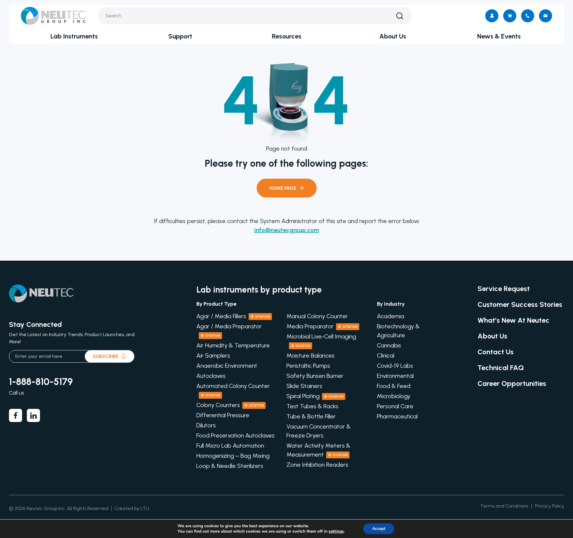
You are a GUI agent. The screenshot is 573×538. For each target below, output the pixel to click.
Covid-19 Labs (395, 365)
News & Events (499, 36)
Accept (378, 528)
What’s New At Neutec (513, 320)
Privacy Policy (549, 506)
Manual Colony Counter (317, 316)
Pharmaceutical (397, 416)
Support (180, 36)
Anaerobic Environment (226, 365)
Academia (390, 316)
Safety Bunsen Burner (315, 375)
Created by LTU (131, 508)
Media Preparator (322, 326)
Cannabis (389, 345)
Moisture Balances (310, 355)
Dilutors (206, 425)
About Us (392, 36)
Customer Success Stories (520, 304)
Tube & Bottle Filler (311, 416)
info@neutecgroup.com (286, 230)
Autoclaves (211, 375)
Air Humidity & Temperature (233, 345)
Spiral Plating (315, 396)
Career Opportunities (512, 383)
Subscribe (105, 356)
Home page (282, 188)
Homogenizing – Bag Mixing (232, 455)
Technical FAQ (501, 367)
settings (336, 531)
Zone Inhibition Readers (317, 464)
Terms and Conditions (504, 506)
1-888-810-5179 (41, 381)
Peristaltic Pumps (308, 365)
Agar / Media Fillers (233, 316)
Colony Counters (230, 405)
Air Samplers (213, 355)
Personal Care (395, 406)
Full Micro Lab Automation (230, 445)
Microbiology (393, 396)
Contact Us (496, 351)
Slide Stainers (304, 385)
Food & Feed (393, 385)
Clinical (385, 355)
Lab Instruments (74, 36)
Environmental (395, 375)
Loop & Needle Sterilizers (229, 465)
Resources (286, 36)
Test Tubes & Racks (312, 406)
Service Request (504, 288)
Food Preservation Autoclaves (235, 435)
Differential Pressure (222, 415)
